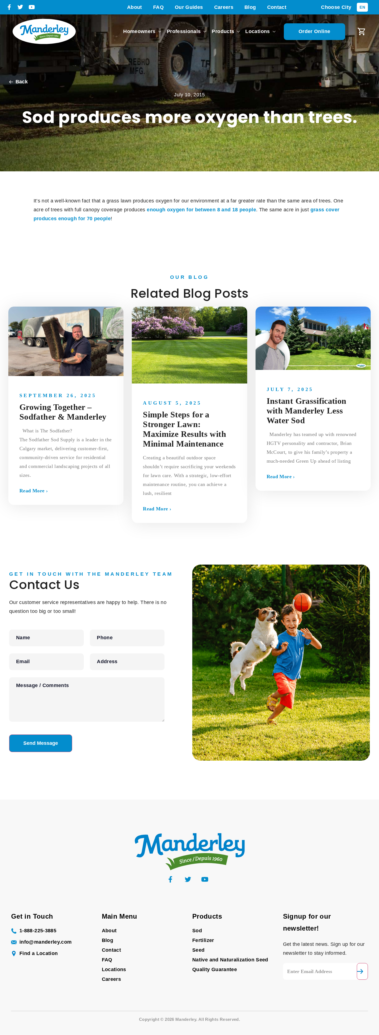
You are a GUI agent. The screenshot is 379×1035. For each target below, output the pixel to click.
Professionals (184, 31)
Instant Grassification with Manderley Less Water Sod (307, 410)
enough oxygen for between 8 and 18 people (201, 209)
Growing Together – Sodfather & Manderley (63, 411)
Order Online (314, 31)
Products (223, 31)
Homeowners (139, 31)
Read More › (33, 490)
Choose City (336, 7)
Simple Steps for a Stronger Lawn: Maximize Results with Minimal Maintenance (184, 429)
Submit (362, 971)
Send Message (40, 743)
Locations (257, 31)
